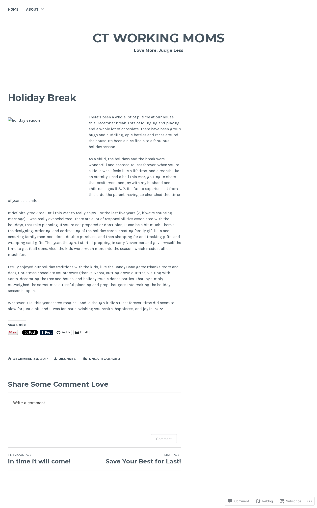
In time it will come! (39, 459)
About (32, 9)
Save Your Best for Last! (143, 459)
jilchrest (68, 359)
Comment (164, 439)
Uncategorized (104, 359)
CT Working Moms (158, 38)
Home (13, 9)
